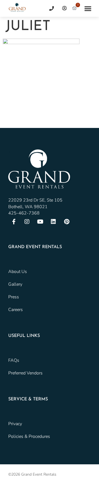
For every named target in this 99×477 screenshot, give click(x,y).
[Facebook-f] (13, 221)
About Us (17, 272)
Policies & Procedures (29, 436)
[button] (88, 8)
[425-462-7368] (49, 8)
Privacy (15, 424)
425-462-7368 (24, 213)
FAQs (13, 360)
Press (13, 297)
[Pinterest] (66, 221)
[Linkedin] (53, 221)
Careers (15, 310)
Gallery (15, 284)
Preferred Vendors (25, 373)
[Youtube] (40, 221)
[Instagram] (26, 221)
